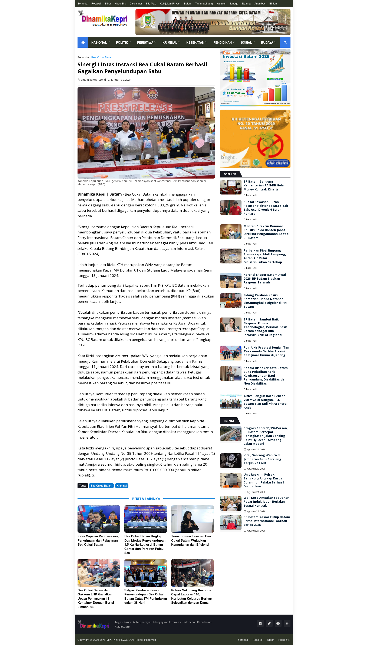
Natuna (246, 3)
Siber (108, 3)
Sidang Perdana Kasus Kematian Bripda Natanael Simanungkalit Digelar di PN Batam (265, 301)
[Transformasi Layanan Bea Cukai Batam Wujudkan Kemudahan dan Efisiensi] (192, 519)
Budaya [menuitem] (267, 42)
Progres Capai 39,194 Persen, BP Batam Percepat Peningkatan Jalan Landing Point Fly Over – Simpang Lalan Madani (266, 436)
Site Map (151, 3)
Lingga (234, 3)
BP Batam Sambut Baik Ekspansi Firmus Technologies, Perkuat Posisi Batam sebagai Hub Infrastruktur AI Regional (266, 327)
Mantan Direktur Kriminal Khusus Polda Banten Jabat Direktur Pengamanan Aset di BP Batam (266, 232)
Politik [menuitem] (122, 42)
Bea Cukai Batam (102, 57)
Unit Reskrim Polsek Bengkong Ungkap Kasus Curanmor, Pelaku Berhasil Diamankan (264, 480)
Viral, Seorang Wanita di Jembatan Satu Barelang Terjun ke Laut (262, 459)
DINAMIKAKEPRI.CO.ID (115, 640)
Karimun (221, 3)
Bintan (273, 3)
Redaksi (96, 3)
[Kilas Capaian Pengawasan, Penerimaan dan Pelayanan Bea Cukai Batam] (99, 519)
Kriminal (122, 485)
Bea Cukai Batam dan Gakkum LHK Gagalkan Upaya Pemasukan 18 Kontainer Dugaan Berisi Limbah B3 (96, 598)
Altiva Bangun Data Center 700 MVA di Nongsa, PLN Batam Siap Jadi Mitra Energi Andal (266, 402)
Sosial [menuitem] (246, 42)
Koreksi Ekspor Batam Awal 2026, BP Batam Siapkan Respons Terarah (265, 278)
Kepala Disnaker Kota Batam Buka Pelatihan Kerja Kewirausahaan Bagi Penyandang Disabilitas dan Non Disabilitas (266, 375)
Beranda (83, 3)
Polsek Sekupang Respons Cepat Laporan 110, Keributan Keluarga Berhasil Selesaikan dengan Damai (192, 596)
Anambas (260, 3)
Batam (187, 3)
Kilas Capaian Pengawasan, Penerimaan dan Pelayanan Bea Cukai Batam (98, 540)
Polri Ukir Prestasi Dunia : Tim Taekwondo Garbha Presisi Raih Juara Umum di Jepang (266, 351)
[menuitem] (83, 42)
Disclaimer (136, 3)
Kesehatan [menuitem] (195, 42)
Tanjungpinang (204, 3)
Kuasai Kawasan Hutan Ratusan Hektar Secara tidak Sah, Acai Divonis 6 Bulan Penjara (266, 208)
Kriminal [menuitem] (169, 42)
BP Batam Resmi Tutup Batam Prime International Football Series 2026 (267, 521)
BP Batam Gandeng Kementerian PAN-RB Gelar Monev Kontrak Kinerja (264, 185)
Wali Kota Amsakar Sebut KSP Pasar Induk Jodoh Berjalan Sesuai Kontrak (266, 501)
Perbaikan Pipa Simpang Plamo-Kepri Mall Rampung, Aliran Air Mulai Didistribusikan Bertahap (265, 256)
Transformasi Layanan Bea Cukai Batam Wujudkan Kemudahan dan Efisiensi (191, 540)
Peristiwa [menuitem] (145, 42)
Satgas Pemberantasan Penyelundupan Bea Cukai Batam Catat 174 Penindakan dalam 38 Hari (145, 596)
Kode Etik (120, 3)
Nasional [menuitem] (99, 42)
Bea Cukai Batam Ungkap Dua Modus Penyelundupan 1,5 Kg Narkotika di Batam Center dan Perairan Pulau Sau (144, 544)
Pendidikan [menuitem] (222, 42)
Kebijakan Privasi (170, 3)
